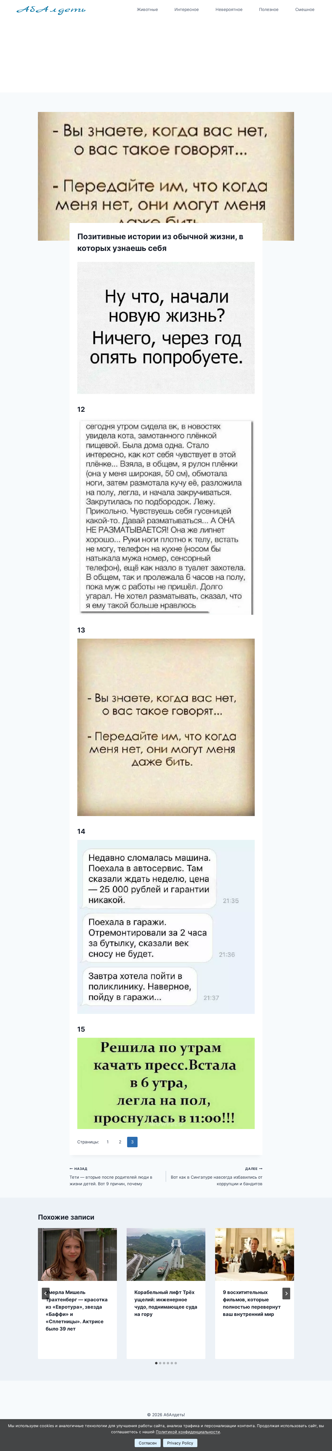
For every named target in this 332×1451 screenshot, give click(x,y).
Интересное (187, 9)
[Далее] (286, 1293)
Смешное (305, 9)
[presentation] (77, 1254)
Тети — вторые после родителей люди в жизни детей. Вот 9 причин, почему (111, 1176)
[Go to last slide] (46, 1293)
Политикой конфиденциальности (188, 1431)
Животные (147, 9)
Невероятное (229, 9)
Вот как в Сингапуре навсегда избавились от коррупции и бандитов (216, 1176)
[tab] (156, 1363)
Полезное (269, 9)
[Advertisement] (166, 56)
